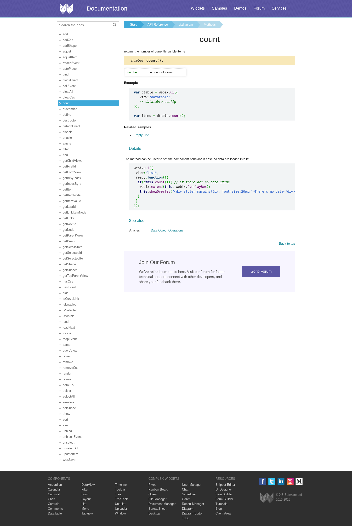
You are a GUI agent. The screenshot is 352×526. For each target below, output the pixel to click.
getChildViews (72, 160)
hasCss (68, 281)
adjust (67, 51)
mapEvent (70, 339)
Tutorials (221, 504)
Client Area (223, 513)
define (67, 114)
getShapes (70, 270)
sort (65, 419)
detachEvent (71, 126)
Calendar (54, 489)
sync (66, 425)
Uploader (121, 508)
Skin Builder (224, 494)
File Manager (157, 499)
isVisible (68, 316)
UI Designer (224, 489)
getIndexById (72, 183)
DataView (88, 484)
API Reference (158, 24)
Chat (185, 489)
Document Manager (162, 504)
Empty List (141, 135)
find (65, 155)
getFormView (72, 172)
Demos (240, 8)
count (66, 103)
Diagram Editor (192, 513)
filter (66, 149)
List (83, 504)
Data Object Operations (167, 230)
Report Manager (193, 504)
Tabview (87, 513)
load (65, 322)
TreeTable (122, 499)
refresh (67, 356)
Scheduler (189, 494)
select (67, 391)
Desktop (154, 513)
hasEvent (69, 287)
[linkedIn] (281, 481)
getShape (69, 264)
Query (152, 494)
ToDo (185, 518)
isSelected (70, 310)
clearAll (68, 91)
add (65, 34)
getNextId (69, 224)
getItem (68, 189)
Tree (118, 494)
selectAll (69, 396)
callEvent (69, 86)
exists (67, 143)
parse (66, 345)
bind (65, 74)
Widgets (198, 8)
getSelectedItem (74, 258)
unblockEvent (72, 437)
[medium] (299, 481)
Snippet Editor (225, 484)
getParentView (73, 235)
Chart (51, 499)
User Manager (191, 484)
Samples (219, 8)
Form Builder (224, 499)
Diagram (187, 508)
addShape (70, 45)
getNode (68, 229)
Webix (266, 497)
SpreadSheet (157, 508)
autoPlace (70, 68)
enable (67, 137)
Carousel (54, 494)
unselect (68, 442)
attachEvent (71, 63)
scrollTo (68, 385)
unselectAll (70, 448)
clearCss (69, 97)
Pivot (152, 484)
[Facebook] (263, 481)
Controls (53, 504)
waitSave (69, 460)
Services (279, 8)
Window (120, 513)
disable (68, 132)
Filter (84, 489)
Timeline (121, 484)
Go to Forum (261, 271)
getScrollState (72, 247)
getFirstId (69, 166)
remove (68, 362)
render (67, 373)
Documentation (107, 8)
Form (85, 494)
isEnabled (69, 304)
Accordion (55, 484)
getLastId (69, 206)
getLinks (68, 218)
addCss (68, 40)
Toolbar (120, 489)
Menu (85, 508)
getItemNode (71, 195)
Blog (219, 508)
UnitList (120, 504)
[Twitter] (272, 481)
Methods (210, 24)
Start (133, 24)
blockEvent (70, 80)
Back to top (287, 243)
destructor (70, 120)
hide (65, 293)
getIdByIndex (72, 178)
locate (67, 333)
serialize (68, 402)
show (66, 414)
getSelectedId (72, 252)
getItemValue (72, 201)
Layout (86, 499)
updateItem (70, 454)
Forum (259, 8)
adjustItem (70, 57)
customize (70, 109)
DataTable (55, 513)
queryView (70, 350)
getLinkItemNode (74, 212)
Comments (55, 508)
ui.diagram (186, 24)
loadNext (69, 327)
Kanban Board (158, 489)
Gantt (186, 499)
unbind (67, 431)
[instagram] (290, 481)
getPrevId (69, 241)
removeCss (71, 368)
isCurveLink (71, 299)
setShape (69, 408)
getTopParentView (75, 275)
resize (67, 379)
